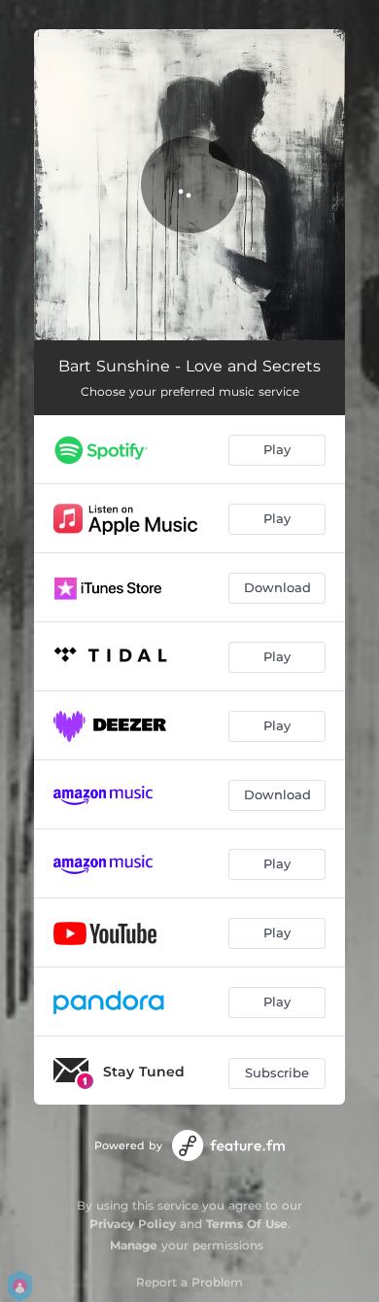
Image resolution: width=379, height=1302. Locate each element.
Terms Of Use (247, 1223)
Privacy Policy (132, 1223)
